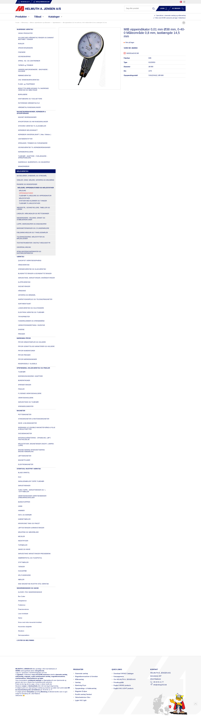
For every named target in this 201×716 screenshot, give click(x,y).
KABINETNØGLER (24, 519)
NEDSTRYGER (23, 541)
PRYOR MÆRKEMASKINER (27, 359)
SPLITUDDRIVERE (24, 575)
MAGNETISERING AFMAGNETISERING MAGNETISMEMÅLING (31, 450)
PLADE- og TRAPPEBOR (26, 84)
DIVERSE (21, 329)
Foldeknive (21, 605)
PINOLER (21, 389)
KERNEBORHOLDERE (25, 152)
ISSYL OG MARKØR (25, 515)
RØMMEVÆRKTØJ (24, 75)
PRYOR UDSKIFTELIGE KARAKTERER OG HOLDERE (36, 346)
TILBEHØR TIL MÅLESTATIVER (29, 203)
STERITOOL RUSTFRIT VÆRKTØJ (29, 469)
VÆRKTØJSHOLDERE (25, 398)
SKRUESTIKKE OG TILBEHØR (28, 402)
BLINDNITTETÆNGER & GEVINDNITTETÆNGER (35, 273)
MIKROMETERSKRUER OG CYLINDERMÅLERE (33, 228)
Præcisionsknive (23, 609)
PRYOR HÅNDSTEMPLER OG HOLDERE (32, 342)
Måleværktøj (79, 679)
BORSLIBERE (22, 94)
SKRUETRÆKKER (24, 485)
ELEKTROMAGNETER (25, 464)
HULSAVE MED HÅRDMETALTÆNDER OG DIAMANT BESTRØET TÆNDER (36, 38)
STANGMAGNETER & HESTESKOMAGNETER (33, 419)
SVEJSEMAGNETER (25, 433)
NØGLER (21, 579)
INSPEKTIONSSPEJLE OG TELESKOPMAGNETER (35, 299)
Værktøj (78, 682)
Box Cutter (21, 596)
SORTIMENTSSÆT (24, 304)
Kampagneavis (119, 676)
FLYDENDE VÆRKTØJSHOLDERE (29, 393)
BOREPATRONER (24, 380)
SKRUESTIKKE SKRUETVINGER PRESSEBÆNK (34, 553)
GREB (20, 506)
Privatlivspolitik (119, 682)
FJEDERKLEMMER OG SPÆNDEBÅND (31, 321)
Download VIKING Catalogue (123, 673)
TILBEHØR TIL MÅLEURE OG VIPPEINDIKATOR (35, 195)
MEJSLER (21, 536)
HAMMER (21, 510)
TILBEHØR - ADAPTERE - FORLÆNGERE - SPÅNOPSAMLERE (32, 157)
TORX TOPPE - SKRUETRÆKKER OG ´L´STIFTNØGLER (32, 490)
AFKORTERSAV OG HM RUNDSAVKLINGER (33, 121)
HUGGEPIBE (22, 571)
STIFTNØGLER (23, 562)
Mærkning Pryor (80, 685)
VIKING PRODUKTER (25, 33)
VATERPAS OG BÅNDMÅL (27, 295)
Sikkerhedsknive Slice (82, 697)
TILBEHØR (21, 372)
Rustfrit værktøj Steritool (83, 694)
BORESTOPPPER (24, 502)
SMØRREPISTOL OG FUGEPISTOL (30, 558)
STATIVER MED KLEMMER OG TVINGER (33, 201)
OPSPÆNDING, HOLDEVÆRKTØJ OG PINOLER (33, 368)
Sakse (20, 618)
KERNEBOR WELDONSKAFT (28, 130)
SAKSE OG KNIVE (24, 549)
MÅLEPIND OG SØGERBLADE (28, 532)
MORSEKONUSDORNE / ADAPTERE (30, 376)
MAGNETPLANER (24, 460)
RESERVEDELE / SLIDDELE (27, 363)
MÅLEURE (22, 190)
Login (162, 8)
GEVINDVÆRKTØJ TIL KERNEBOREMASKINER (34, 147)
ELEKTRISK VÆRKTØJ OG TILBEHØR (31, 312)
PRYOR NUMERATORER (26, 351)
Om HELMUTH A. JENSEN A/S (125, 679)
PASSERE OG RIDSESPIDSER (27, 184)
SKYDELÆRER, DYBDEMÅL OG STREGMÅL (32, 176)
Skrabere (21, 631)
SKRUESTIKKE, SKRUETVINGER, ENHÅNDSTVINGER (36, 278)
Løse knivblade (23, 613)
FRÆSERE (21, 52)
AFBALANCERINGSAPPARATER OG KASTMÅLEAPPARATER (29, 252)
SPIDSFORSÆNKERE (25, 48)
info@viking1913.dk (160, 685)
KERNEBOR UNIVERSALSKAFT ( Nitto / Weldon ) (34, 134)
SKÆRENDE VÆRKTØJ (25, 29)
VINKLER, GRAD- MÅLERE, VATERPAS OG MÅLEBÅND (35, 180)
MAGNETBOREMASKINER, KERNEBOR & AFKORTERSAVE (31, 112)
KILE (19, 477)
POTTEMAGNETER (24, 414)
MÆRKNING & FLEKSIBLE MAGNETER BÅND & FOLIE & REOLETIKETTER (36, 428)
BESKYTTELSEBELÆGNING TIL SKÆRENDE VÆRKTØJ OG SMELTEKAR (33, 89)
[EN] (184, 2)
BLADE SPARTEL (24, 472)
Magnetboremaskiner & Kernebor (86, 676)
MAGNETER (21, 410)
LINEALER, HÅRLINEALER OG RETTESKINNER (33, 213)
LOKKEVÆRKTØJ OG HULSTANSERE (31, 308)
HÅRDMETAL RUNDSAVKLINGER (29, 107)
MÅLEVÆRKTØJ (24, 22)
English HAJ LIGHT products (123, 688)
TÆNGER (21, 566)
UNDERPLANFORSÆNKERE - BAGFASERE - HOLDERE (33, 70)
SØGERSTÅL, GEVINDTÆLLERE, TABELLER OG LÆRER (33, 208)
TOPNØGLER (22, 545)
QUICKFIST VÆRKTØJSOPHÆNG (29, 260)
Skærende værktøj (81, 673)
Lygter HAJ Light (80, 700)
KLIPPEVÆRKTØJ (24, 282)
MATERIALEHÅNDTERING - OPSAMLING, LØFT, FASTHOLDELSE (34, 438)
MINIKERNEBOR (23, 166)
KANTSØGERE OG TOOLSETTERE (30, 99)
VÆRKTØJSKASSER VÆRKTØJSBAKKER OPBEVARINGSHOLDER (32, 496)
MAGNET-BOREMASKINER (27, 117)
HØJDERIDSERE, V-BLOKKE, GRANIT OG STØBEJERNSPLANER (31, 218)
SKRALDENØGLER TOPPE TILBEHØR (31, 481)
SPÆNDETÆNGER (24, 385)
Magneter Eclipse (81, 691)
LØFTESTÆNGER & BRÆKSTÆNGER (31, 528)
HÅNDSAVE (22, 291)
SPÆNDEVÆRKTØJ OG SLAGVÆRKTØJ (32, 269)
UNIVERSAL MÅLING (24, 247)
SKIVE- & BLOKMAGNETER (27, 423)
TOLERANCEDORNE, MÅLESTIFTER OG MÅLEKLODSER (31, 237)
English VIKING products (122, 685)
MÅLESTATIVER (24, 198)
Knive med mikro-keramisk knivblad (30, 622)
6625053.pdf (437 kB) (132, 53)
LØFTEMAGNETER (24, 456)
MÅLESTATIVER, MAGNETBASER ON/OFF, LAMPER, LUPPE (36, 444)
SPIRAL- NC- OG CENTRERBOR (29, 61)
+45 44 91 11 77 (47, 690)
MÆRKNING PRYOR (24, 338)
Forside (17, 22)
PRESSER (21, 334)
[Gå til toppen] (195, 704)
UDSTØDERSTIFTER (25, 139)
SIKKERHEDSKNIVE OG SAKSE (28, 588)
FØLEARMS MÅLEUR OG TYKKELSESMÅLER (32, 232)
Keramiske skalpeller (25, 626)
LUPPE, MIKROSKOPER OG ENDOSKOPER (31, 224)
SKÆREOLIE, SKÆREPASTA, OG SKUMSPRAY (34, 162)
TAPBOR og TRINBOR (25, 65)
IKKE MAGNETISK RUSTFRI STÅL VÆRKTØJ (33, 584)
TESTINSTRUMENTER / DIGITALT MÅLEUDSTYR (33, 243)
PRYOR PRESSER (24, 355)
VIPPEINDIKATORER (57, 22)
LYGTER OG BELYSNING (25, 640)
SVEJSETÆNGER (24, 286)
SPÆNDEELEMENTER (25, 406)
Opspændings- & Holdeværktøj (85, 688)
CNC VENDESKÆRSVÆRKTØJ (28, 80)
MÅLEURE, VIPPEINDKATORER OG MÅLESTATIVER (40, 22)
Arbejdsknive (22, 601)
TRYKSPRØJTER (24, 316)
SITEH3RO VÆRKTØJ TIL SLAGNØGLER (32, 126)
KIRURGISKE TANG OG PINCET (29, 523)
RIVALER (21, 43)
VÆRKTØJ (20, 256)
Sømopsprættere (23, 635)
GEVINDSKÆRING (24, 56)
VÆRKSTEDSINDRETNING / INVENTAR (31, 325)
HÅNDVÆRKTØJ (23, 265)
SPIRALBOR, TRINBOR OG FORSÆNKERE (32, 143)
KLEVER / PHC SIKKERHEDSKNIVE (30, 592)
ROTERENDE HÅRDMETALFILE (29, 103)
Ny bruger (176, 8)
